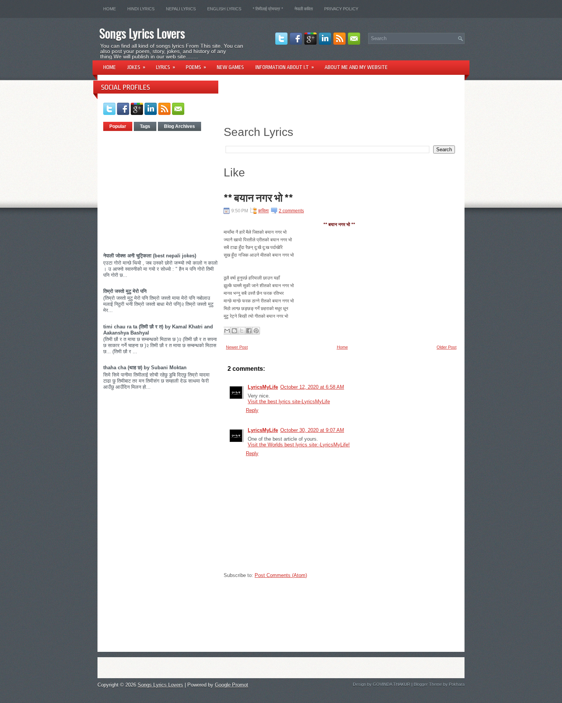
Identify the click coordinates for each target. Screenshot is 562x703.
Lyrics (165, 67)
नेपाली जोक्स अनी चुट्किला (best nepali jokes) (149, 256)
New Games (230, 67)
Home (109, 8)
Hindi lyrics (140, 8)
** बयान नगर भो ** (258, 198)
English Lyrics (224, 8)
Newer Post (237, 347)
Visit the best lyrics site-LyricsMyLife (289, 401)
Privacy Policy (341, 8)
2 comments (291, 210)
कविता (263, 210)
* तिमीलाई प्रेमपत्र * (268, 8)
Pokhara (457, 684)
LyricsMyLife (263, 387)
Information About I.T (284, 67)
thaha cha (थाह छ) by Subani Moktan (145, 367)
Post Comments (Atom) (281, 575)
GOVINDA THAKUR (391, 684)
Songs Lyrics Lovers (142, 33)
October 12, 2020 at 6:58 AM (312, 387)
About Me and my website (356, 67)
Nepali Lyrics (181, 8)
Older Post (446, 347)
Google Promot (231, 685)
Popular (117, 126)
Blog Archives (179, 126)
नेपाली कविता (303, 8)
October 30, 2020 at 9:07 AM (312, 430)
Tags (145, 126)
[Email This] (227, 331)
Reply (252, 410)
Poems (196, 67)
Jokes (136, 67)
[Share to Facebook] (249, 331)
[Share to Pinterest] (256, 331)
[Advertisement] (167, 189)
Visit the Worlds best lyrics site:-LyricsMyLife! (299, 445)
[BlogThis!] (234, 331)
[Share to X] (241, 331)
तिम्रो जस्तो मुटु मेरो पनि (124, 291)
